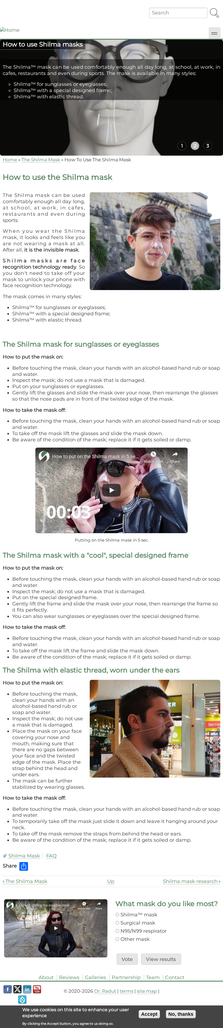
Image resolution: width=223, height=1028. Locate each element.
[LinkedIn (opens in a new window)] (27, 989)
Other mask (135, 939)
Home (10, 159)
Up (110, 881)
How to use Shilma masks (43, 44)
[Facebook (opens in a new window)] (7, 989)
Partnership (126, 977)
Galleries (95, 977)
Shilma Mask (24, 856)
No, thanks (180, 1014)
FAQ (51, 856)
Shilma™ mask (138, 914)
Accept (149, 1014)
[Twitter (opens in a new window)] (17, 989)
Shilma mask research (191, 881)
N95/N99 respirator (143, 931)
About (46, 977)
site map (147, 991)
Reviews (69, 977)
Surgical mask (137, 923)
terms (126, 991)
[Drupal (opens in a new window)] (22, 999)
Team (153, 977)
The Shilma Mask (40, 159)
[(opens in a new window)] (111, 490)
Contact (174, 977)
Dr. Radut (105, 991)
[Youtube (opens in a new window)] (37, 989)
